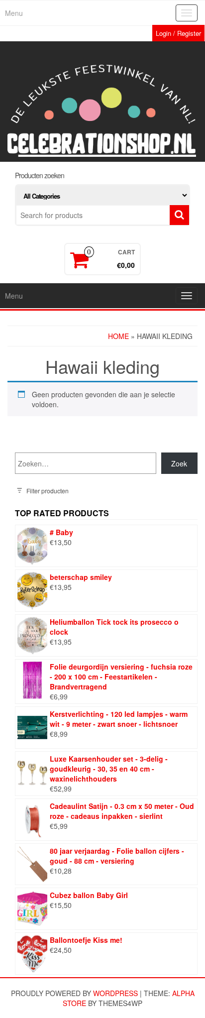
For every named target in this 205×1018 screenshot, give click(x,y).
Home (118, 336)
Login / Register (178, 33)
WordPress (115, 993)
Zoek (179, 463)
